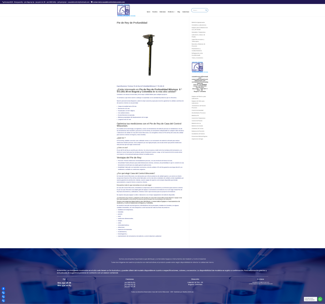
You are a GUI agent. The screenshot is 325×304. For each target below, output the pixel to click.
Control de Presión (197, 120)
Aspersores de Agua (197, 139)
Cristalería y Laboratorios (199, 25)
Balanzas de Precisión (198, 131)
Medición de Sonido (197, 126)
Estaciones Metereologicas (199, 136)
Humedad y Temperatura (198, 32)
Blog (178, 12)
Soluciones (163, 12)
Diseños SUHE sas (188, 292)
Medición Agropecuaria (198, 22)
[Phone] (3, 292)
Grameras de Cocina (197, 128)
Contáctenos (185, 12)
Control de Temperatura (198, 118)
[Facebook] (3, 288)
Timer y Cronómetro (197, 58)
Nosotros (154, 12)
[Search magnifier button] (206, 10)
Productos (171, 12)
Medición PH (195, 115)
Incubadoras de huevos (198, 133)
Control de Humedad (197, 110)
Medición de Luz (196, 123)
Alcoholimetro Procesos (199, 113)
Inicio (148, 12)
